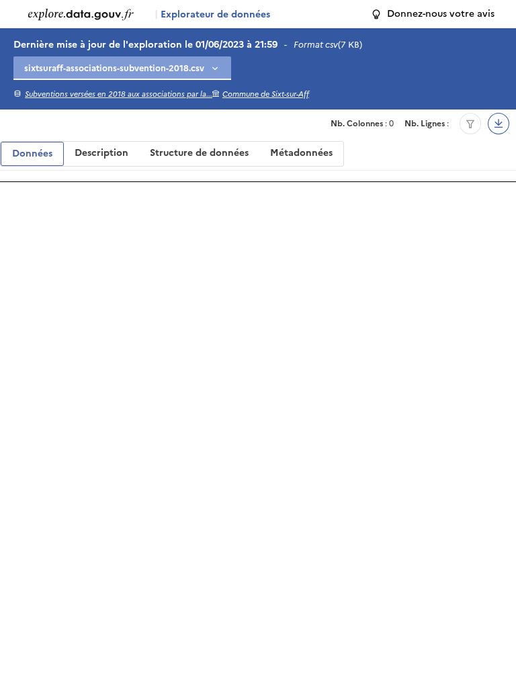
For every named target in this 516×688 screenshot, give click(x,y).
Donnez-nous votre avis (440, 14)
